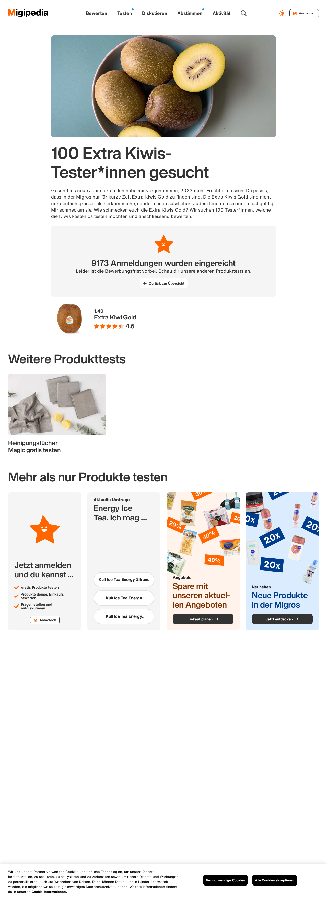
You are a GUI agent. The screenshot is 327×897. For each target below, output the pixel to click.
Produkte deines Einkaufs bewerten (42, 596)
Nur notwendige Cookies (225, 880)
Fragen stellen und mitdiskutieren (36, 606)
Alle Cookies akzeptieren (274, 880)
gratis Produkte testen (40, 587)
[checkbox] (124, 579)
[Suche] (244, 13)
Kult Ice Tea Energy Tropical (124, 616)
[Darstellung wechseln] (282, 13)
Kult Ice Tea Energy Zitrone (124, 579)
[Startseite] (28, 13)
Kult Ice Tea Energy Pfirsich (124, 598)
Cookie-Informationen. (49, 891)
